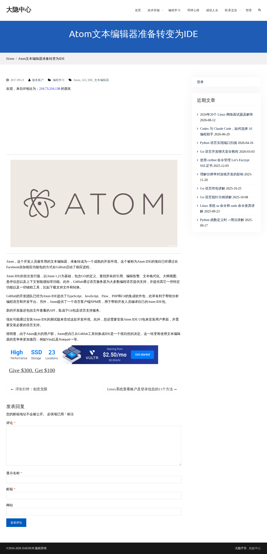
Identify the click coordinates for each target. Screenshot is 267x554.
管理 (249, 10)
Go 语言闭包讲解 (212, 188)
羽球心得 (193, 10)
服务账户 (38, 80)
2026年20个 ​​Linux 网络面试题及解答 (226, 114)
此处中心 (255, 548)
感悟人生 (212, 10)
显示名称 (14, 473)
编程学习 (174, 10)
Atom (76, 80)
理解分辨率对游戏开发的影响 (221, 174)
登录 (200, 82)
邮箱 (10, 489)
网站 (9, 505)
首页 (138, 10)
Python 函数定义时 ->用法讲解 (222, 220)
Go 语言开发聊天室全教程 (219, 151)
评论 (10, 423)
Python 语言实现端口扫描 (218, 143)
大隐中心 (18, 9)
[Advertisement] (93, 124)
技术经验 (154, 10)
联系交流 (231, 10)
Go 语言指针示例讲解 (216, 197)
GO (84, 80)
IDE (90, 80)
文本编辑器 (101, 80)
